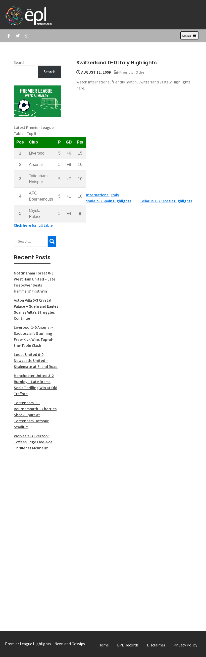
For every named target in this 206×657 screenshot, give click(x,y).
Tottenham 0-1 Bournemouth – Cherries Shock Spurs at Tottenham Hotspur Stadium (35, 415)
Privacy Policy (185, 645)
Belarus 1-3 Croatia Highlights (166, 201)
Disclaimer (156, 645)
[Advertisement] (37, 535)
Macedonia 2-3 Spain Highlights (103, 201)
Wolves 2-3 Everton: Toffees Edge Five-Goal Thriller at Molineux (34, 442)
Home (103, 645)
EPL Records (128, 645)
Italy (115, 195)
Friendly (126, 72)
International (98, 195)
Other (140, 72)
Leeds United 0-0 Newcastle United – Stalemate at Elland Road (36, 360)
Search (19, 62)
